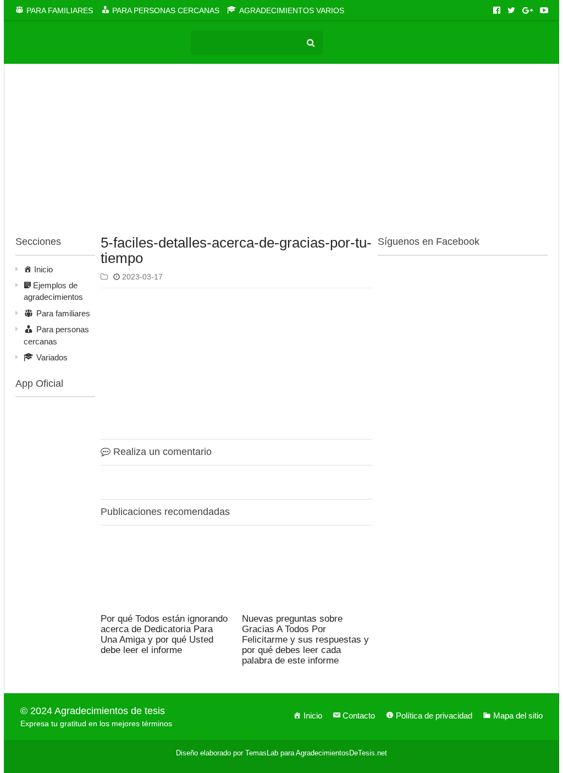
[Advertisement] (281, 152)
